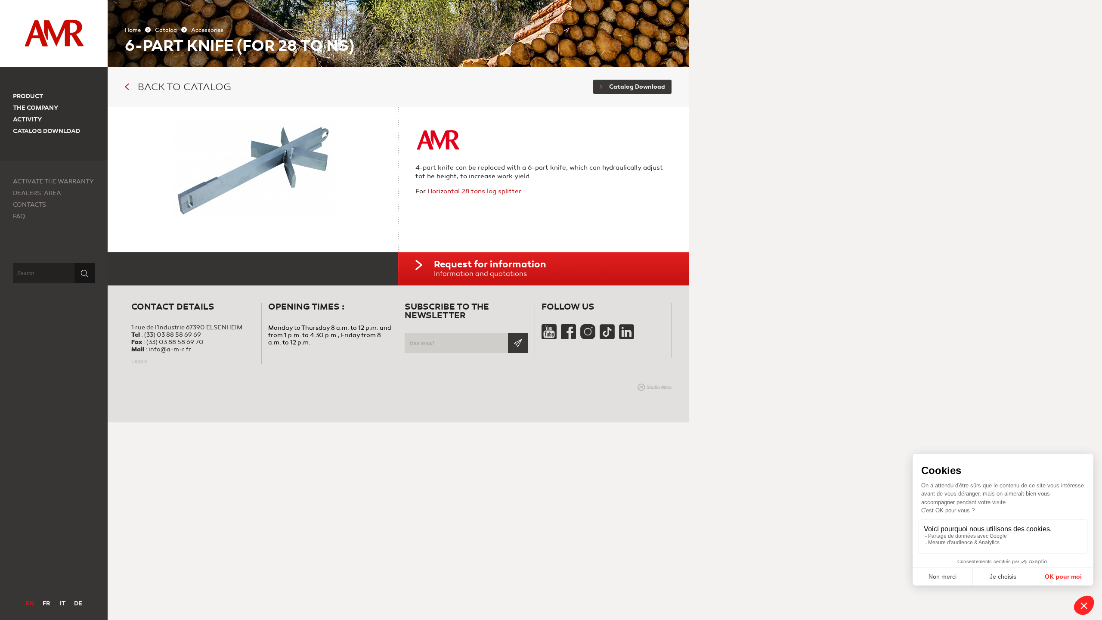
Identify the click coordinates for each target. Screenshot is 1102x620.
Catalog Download (637, 86)
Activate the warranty (53, 181)
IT (62, 603)
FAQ (19, 216)
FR (46, 603)
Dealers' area (37, 193)
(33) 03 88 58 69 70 (175, 342)
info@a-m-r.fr (170, 349)
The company (35, 108)
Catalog (166, 30)
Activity (27, 119)
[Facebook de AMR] (569, 337)
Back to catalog (184, 87)
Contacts (29, 204)
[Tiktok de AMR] (608, 337)
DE (78, 603)
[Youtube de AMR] (550, 337)
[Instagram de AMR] (588, 337)
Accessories (207, 30)
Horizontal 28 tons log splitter (474, 191)
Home (133, 30)
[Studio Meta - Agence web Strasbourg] (655, 387)
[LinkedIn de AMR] (626, 337)
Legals (139, 361)
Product (28, 96)
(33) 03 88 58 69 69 (172, 334)
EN (29, 603)
